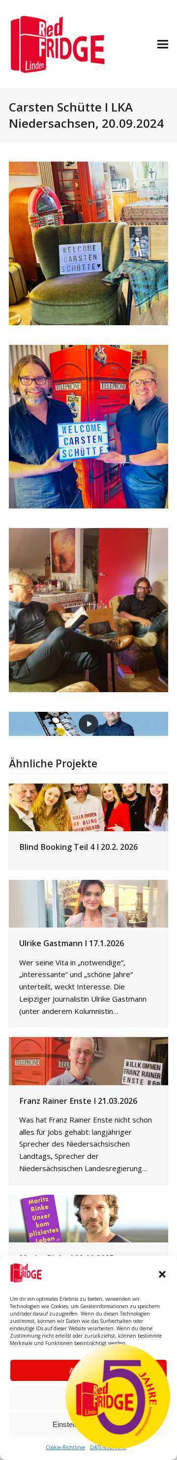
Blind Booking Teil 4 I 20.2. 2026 (78, 847)
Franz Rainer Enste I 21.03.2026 (78, 1100)
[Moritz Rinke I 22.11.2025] (88, 1217)
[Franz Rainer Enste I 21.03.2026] (88, 1060)
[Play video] (88, 724)
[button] (162, 1274)
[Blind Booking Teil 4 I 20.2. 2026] (88, 806)
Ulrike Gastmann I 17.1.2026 (71, 943)
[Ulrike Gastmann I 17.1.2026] (88, 903)
